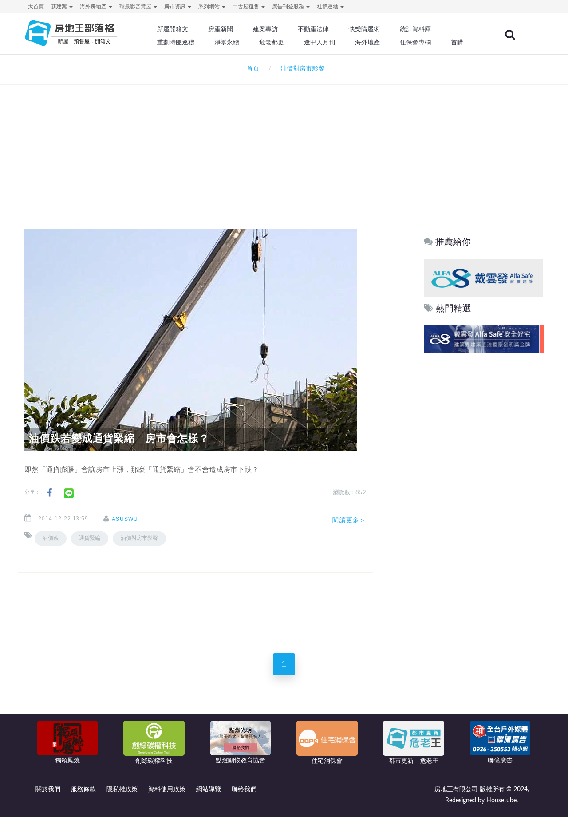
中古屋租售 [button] (246, 6)
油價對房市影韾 (139, 538)
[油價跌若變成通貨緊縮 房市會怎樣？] (190, 340)
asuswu (125, 519)
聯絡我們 (244, 789)
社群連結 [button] (328, 6)
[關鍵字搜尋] (510, 35)
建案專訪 (265, 28)
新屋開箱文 (172, 28)
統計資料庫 (415, 28)
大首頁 (36, 6)
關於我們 (48, 789)
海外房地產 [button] (94, 6)
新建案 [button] (59, 6)
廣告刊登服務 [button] (288, 6)
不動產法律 (313, 28)
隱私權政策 (122, 789)
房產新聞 (220, 28)
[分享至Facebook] (49, 493)
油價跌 (51, 538)
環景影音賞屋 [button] (136, 6)
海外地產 (367, 42)
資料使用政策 (166, 789)
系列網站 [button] (209, 6)
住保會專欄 (415, 42)
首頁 (251, 69)
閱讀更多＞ (349, 520)
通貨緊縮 (89, 538)
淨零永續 (226, 42)
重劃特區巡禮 (175, 42)
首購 (457, 42)
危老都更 (271, 42)
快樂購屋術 (364, 28)
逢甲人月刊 (319, 42)
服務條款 (83, 789)
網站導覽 (208, 789)
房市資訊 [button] (175, 6)
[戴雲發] (483, 277)
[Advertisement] (284, 144)
